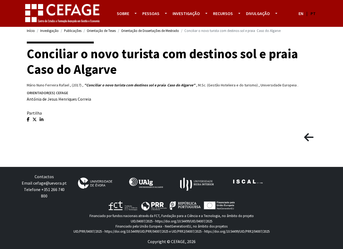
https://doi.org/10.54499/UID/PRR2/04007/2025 (237, 231)
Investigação (49, 30)
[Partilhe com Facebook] (28, 119)
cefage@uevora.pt (50, 183)
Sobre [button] (123, 13)
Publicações (72, 30)
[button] (135, 13)
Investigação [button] (186, 13)
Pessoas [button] (150, 13)
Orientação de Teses (101, 30)
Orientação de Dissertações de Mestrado (150, 30)
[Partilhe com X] (35, 119)
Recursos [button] (223, 13)
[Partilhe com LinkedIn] (41, 119)
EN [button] (301, 13)
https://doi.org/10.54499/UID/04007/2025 (183, 221)
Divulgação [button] (258, 13)
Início (31, 30)
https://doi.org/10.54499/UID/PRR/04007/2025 (136, 231)
